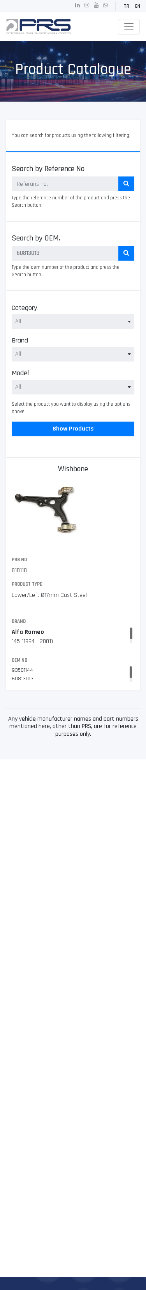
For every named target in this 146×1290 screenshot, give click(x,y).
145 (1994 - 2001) (32, 641)
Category (24, 307)
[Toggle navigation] (129, 27)
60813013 (22, 678)
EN (137, 6)
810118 (19, 570)
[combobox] (73, 321)
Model (20, 372)
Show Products (73, 429)
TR (126, 6)
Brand (20, 340)
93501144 (22, 670)
